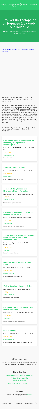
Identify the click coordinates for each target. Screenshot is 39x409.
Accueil (4, 4)
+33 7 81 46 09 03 (8, 273)
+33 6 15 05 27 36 (8, 155)
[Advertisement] (19, 74)
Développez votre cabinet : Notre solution (19, 375)
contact (29, 394)
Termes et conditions (19, 380)
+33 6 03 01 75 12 (8, 318)
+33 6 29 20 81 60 (8, 339)
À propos (15, 6)
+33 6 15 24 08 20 (8, 200)
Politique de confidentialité (19, 378)
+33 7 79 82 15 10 (8, 250)
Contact (22, 6)
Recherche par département (18, 4)
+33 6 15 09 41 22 (8, 223)
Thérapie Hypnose (13, 49)
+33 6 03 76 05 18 (8, 176)
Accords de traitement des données (19, 383)
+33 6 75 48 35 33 (8, 295)
